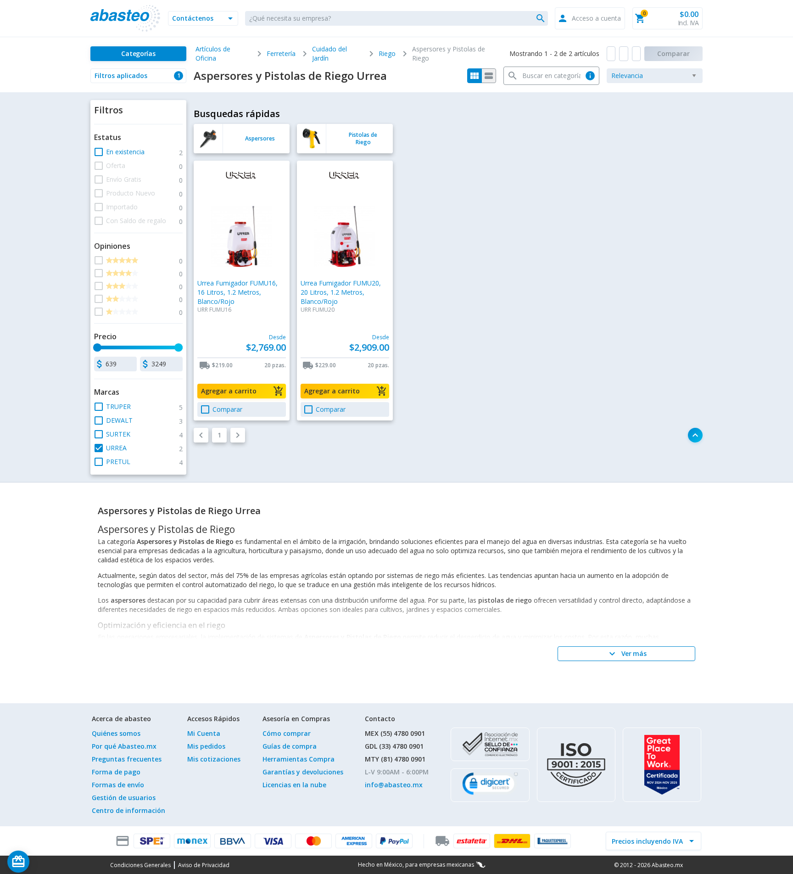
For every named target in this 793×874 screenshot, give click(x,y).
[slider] (97, 347)
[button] (203, 18)
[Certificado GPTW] (662, 765)
